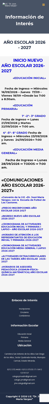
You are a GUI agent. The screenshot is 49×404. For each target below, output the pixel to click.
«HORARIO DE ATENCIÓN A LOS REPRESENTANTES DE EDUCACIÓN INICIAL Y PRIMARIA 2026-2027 (21, 237)
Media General (24, 341)
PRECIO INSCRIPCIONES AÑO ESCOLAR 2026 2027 (19, 209)
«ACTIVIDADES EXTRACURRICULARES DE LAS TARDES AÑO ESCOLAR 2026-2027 (23, 259)
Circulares (24, 312)
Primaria (24, 337)
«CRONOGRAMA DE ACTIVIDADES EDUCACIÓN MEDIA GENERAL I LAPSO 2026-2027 (23, 248)
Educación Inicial (24, 334)
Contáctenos (24, 315)
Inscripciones (24, 308)
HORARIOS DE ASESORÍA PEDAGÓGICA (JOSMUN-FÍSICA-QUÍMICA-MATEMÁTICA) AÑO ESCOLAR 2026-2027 (24, 270)
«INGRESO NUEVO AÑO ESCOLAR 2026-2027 (20, 217)
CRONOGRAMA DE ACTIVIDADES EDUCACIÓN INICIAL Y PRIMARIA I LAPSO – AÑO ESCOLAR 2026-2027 (22, 227)
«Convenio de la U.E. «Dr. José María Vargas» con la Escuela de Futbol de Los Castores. (23, 200)
